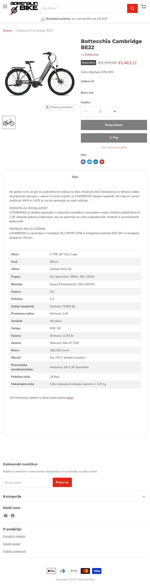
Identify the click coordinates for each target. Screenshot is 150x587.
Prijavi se (62, 482)
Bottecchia (92, 55)
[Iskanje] (132, 8)
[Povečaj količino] (115, 111)
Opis (75, 177)
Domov (7, 30)
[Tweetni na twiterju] (89, 161)
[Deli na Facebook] (83, 161)
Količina (85, 102)
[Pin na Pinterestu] (102, 161)
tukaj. (69, 398)
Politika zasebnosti (14, 551)
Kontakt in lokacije (14, 536)
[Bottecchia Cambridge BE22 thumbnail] (9, 122)
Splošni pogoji (11, 544)
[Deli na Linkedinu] (95, 161)
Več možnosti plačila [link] (114, 147)
